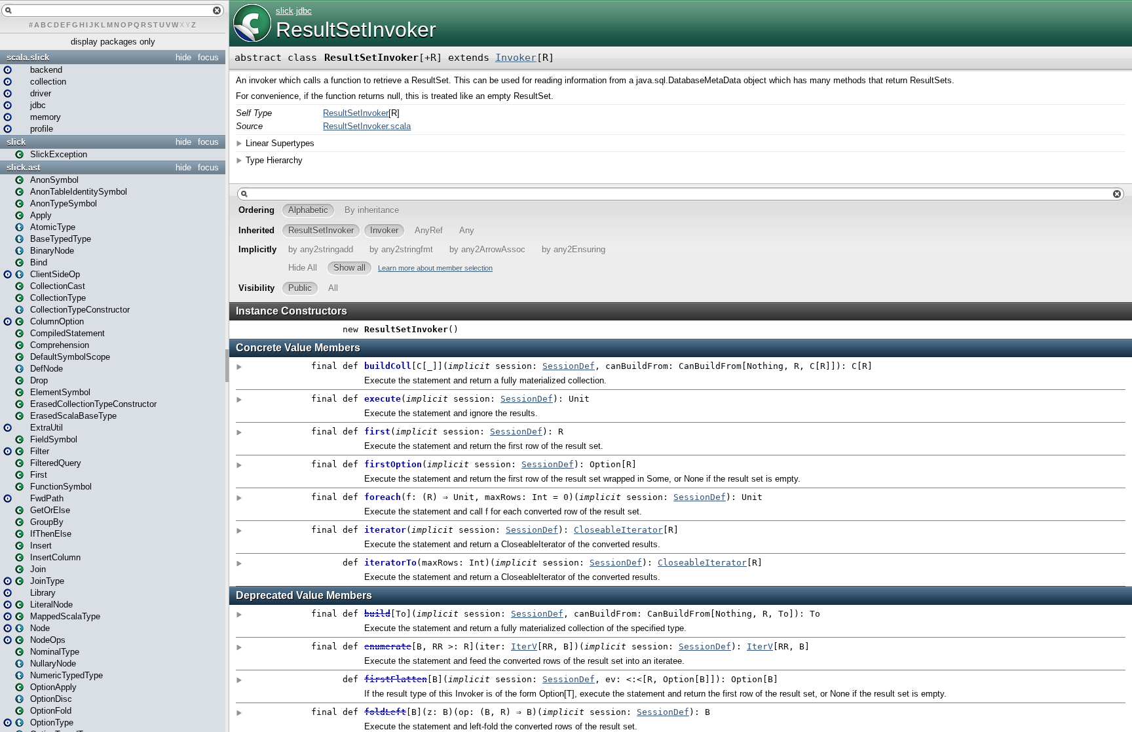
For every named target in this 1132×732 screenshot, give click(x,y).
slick (16, 142)
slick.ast (23, 167)
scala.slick (28, 57)
